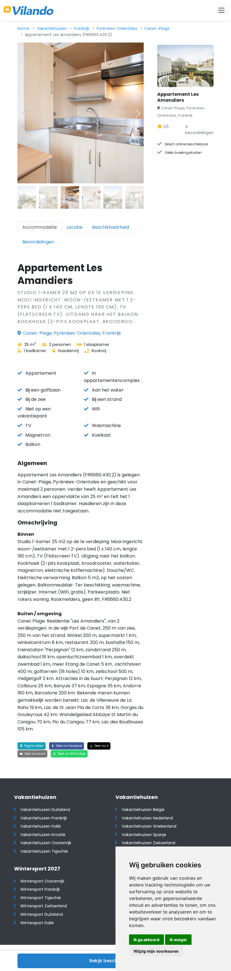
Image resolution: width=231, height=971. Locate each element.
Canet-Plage (157, 28)
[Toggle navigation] (221, 10)
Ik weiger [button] (178, 939)
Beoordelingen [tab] (38, 242)
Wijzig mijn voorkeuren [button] (156, 951)
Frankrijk (81, 28)
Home (23, 28)
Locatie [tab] (74, 227)
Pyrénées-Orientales (117, 28)
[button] (138, 113)
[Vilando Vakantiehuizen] (28, 10)
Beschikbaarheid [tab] (110, 227)
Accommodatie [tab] (39, 227)
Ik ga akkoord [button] (146, 939)
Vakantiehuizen (52, 28)
